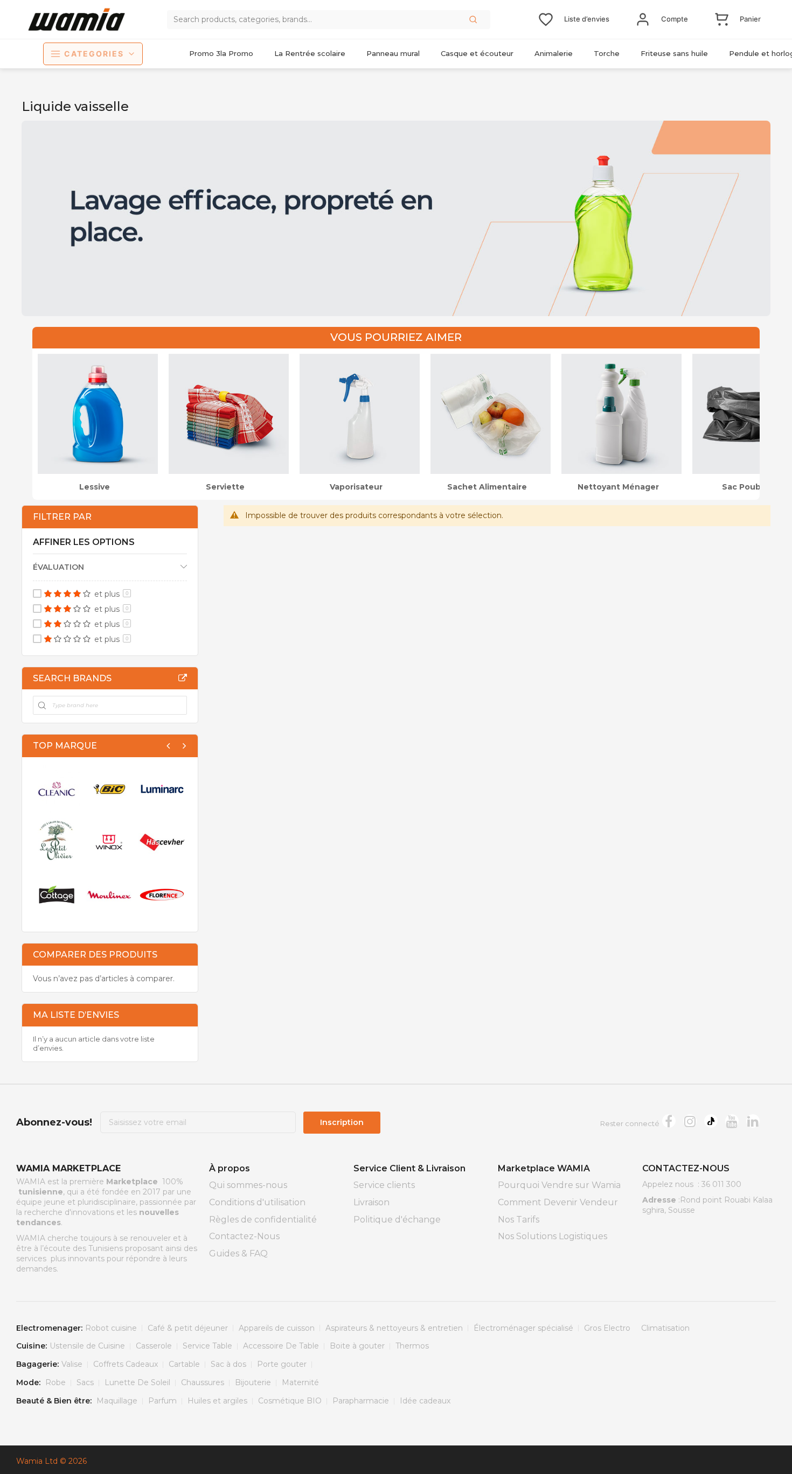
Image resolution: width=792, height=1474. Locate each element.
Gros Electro (607, 1328)
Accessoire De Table (281, 1346)
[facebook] (669, 1121)
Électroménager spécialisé (523, 1328)
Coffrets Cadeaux (125, 1364)
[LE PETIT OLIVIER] (56, 841)
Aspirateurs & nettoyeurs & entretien (394, 1328)
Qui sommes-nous (248, 1185)
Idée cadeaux (425, 1401)
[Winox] (109, 841)
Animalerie (553, 53)
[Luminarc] (162, 789)
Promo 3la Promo (221, 53)
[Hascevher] (162, 841)
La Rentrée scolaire (309, 53)
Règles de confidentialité (263, 1219)
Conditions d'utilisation (257, 1202)
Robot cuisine (111, 1328)
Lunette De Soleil (137, 1382)
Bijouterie (253, 1382)
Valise (71, 1364)
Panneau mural (393, 53)
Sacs (85, 1382)
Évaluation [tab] (58, 567)
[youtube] (732, 1121)
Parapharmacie (360, 1401)
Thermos (412, 1346)
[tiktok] (711, 1121)
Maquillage (116, 1401)
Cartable (184, 1364)
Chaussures (202, 1382)
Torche (607, 53)
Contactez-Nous (244, 1236)
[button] (474, 19)
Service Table (207, 1346)
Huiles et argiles (217, 1401)
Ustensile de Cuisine (87, 1346)
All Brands (182, 678)
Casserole (154, 1346)
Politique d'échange (397, 1219)
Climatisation (665, 1328)
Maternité (300, 1382)
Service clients (384, 1185)
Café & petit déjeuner (188, 1328)
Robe (55, 1382)
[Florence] (162, 894)
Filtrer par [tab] (62, 517)
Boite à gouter (357, 1346)
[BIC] (109, 789)
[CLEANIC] (56, 789)
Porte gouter (282, 1364)
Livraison (371, 1202)
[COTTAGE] (56, 894)
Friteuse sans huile (674, 53)
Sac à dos (228, 1364)
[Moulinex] (109, 894)
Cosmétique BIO (290, 1401)
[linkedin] (753, 1121)
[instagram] (690, 1121)
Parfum (162, 1401)
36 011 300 (721, 1184)
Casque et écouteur (477, 53)
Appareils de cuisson (277, 1328)
